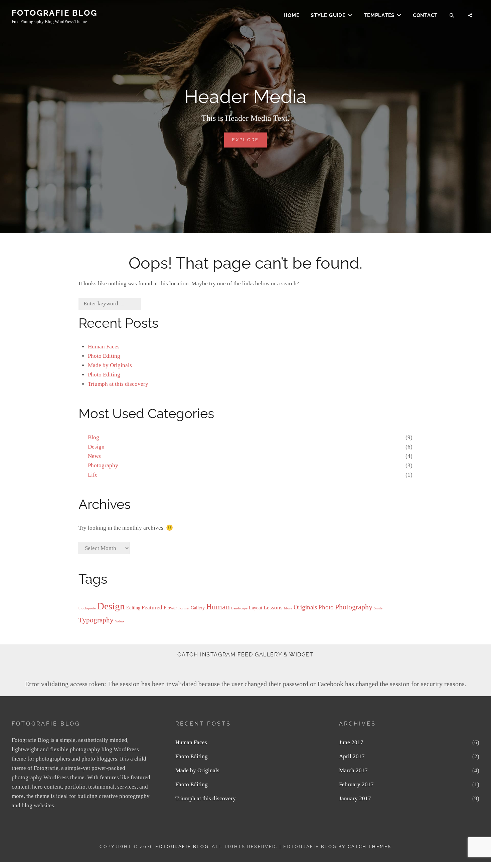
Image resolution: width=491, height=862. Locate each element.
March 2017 (353, 770)
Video (119, 621)
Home (291, 15)
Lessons (273, 607)
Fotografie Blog (54, 13)
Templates (379, 15)
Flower (170, 607)
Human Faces (104, 346)
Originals (305, 607)
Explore (249, 142)
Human (218, 606)
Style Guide (328, 15)
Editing (133, 607)
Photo (326, 607)
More (288, 608)
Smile (378, 608)
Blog (93, 437)
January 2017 (355, 798)
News (94, 456)
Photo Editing (104, 356)
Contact (425, 15)
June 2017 (351, 742)
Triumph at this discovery (118, 384)
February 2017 (356, 784)
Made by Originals (110, 365)
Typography (96, 620)
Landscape (239, 608)
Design (96, 447)
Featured (152, 607)
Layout (255, 607)
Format (183, 608)
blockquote (87, 608)
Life (93, 475)
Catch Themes (369, 846)
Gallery (198, 607)
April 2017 (352, 756)
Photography (103, 465)
